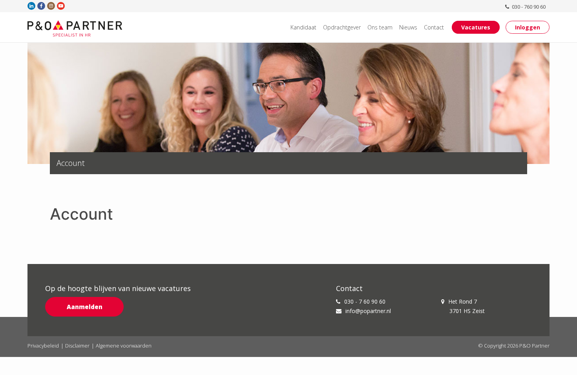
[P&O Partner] (74, 28)
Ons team (380, 27)
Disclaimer (77, 345)
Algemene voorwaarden (124, 345)
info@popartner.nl (368, 311)
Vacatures (475, 27)
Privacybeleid (43, 345)
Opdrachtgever (342, 27)
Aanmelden (84, 307)
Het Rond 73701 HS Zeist (466, 306)
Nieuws (408, 27)
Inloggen (527, 27)
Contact (434, 27)
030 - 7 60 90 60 (364, 301)
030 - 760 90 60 (528, 6)
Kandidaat (303, 27)
